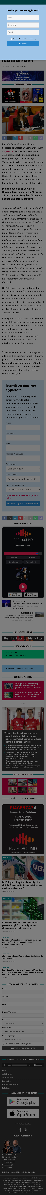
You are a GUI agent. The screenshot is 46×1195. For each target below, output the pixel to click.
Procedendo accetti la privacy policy (24, 39)
